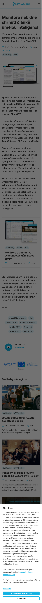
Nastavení (7, 589)
